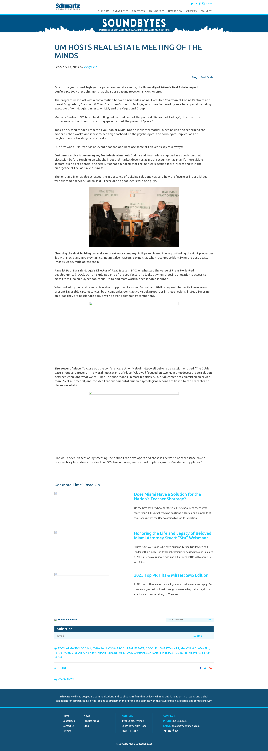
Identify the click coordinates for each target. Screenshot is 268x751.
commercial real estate (126, 648)
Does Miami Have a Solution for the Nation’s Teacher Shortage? (167, 496)
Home (66, 715)
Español (209, 4)
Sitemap (67, 730)
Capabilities (120, 11)
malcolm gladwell (195, 648)
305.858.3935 (179, 720)
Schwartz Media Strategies (167, 652)
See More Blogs (67, 619)
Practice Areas (91, 720)
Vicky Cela (90, 67)
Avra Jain (100, 648)
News (87, 715)
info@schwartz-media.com (186, 725)
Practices (138, 11)
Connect (206, 11)
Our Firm (103, 11)
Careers (191, 11)
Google (151, 648)
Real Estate (207, 77)
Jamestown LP (168, 648)
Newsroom (175, 11)
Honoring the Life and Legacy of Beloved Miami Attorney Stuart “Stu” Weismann (172, 535)
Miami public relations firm (75, 652)
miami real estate (111, 652)
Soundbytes (157, 11)
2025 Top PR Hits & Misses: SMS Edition (171, 575)
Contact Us (68, 725)
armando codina (78, 648)
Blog (194, 77)
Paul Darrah (135, 652)
